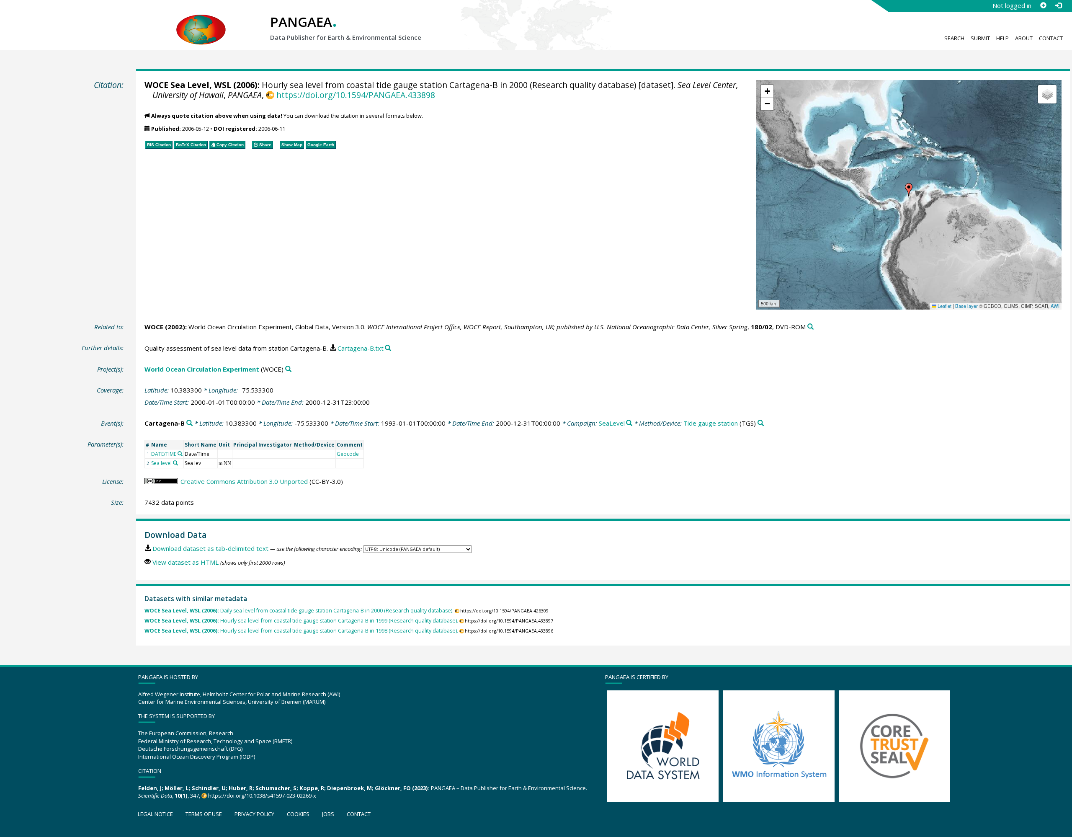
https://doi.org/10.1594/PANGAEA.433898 (355, 95)
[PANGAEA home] (201, 21)
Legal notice (155, 814)
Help (1002, 38)
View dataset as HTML (185, 562)
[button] (908, 189)
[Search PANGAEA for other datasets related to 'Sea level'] (175, 462)
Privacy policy (254, 814)
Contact (1051, 38)
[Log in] (1058, 5)
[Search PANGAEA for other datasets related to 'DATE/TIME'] (180, 453)
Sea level (161, 463)
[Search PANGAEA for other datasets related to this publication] (810, 327)
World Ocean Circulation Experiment (201, 369)
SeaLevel (612, 423)
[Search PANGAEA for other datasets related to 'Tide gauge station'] (761, 423)
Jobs (328, 814)
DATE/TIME (163, 453)
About (1024, 38)
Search (954, 38)
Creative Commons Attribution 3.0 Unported (244, 481)
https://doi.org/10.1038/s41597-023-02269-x (262, 795)
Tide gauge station (710, 423)
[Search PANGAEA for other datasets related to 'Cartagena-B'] (189, 423)
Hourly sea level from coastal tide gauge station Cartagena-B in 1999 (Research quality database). (301, 620)
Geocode (348, 453)
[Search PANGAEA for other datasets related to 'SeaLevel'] (629, 423)
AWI (1055, 305)
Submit (980, 38)
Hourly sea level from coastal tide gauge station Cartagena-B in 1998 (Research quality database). (301, 630)
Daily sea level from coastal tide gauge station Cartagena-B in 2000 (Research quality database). (299, 610)
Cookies (298, 814)
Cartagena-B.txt (361, 348)
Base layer (966, 305)
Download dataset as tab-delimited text (210, 548)
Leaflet (943, 305)
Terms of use (204, 814)
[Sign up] (1043, 5)
